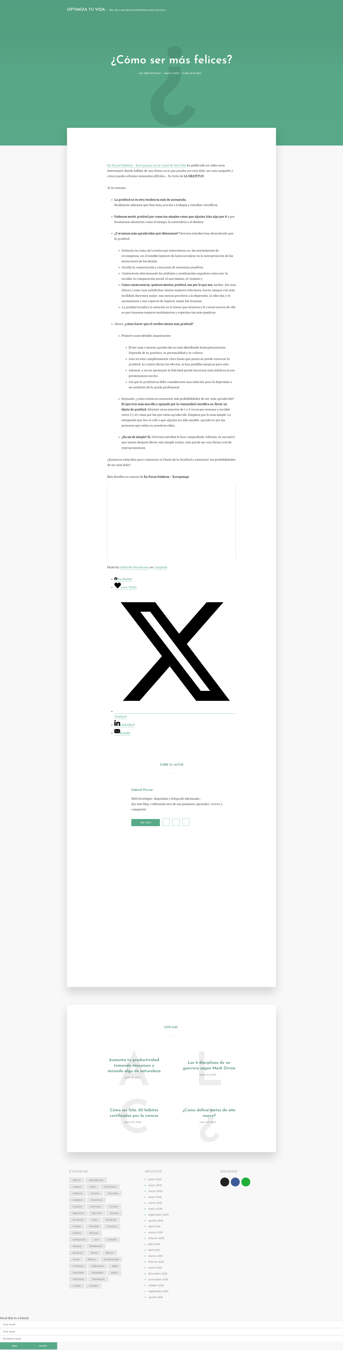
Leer (96, 1239)
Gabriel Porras (152, 73)
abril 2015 (154, 1250)
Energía (114, 1213)
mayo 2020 (155, 1208)
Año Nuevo (110, 1187)
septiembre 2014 (158, 1291)
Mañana (77, 1246)
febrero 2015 (156, 1261)
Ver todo (145, 823)
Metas (94, 1253)
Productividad (111, 1259)
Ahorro (77, 1180)
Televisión (78, 1279)
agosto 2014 (155, 1297)
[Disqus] (171, 892)
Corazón (77, 1206)
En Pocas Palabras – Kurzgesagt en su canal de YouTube (146, 165)
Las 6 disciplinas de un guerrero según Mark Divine (209, 1065)
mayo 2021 (154, 1197)
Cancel (43, 1346)
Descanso (95, 1206)
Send (14, 1346)
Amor (93, 1187)
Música (110, 1253)
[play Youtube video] (171, 522)
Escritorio (78, 1220)
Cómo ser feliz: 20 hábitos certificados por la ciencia (134, 1113)
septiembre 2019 (158, 1214)
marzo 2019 (155, 1232)
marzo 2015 (155, 1255)
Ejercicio (97, 1213)
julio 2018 (154, 1244)
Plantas (92, 1259)
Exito (95, 1220)
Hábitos (77, 1233)
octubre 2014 (156, 1285)
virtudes (93, 1286)
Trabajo (77, 1286)
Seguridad (78, 1272)
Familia (77, 1226)
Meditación (96, 1246)
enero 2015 (155, 1267)
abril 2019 (154, 1226)
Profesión (78, 1266)
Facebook (111, 1220)
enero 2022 (155, 1191)
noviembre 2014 (158, 1279)
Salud (114, 1266)
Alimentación (96, 1180)
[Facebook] (235, 1182)
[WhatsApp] (245, 1182)
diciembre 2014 (157, 1273)
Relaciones (98, 1266)
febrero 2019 (156, 1238)
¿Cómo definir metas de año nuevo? (209, 1113)
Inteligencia (79, 1239)
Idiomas (93, 1233)
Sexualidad (97, 1272)
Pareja (76, 1259)
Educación (78, 1213)
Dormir (113, 1206)
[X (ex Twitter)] (224, 1182)
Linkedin (111, 1239)
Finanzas (112, 1226)
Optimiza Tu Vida (86, 10)
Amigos (77, 1187)
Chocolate (113, 1193)
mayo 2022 (155, 1185)
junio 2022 (154, 1179)
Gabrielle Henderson (134, 567)
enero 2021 (155, 1202)
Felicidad (94, 1226)
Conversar (96, 1200)
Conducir (78, 1200)
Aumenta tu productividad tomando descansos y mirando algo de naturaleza (134, 1065)
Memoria (78, 1253)
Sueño (114, 1272)
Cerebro (95, 1193)
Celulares (78, 1193)
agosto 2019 (155, 1220)
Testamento (98, 1279)
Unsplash (160, 567)
